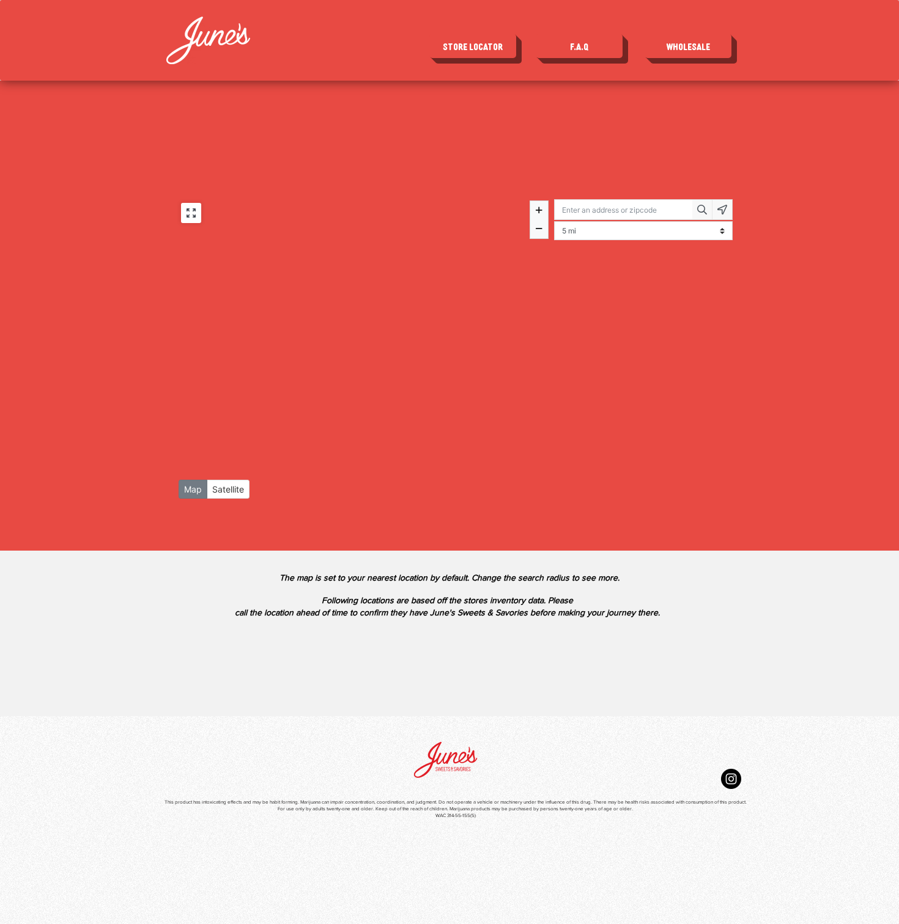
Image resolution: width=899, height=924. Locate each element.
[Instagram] (731, 779)
